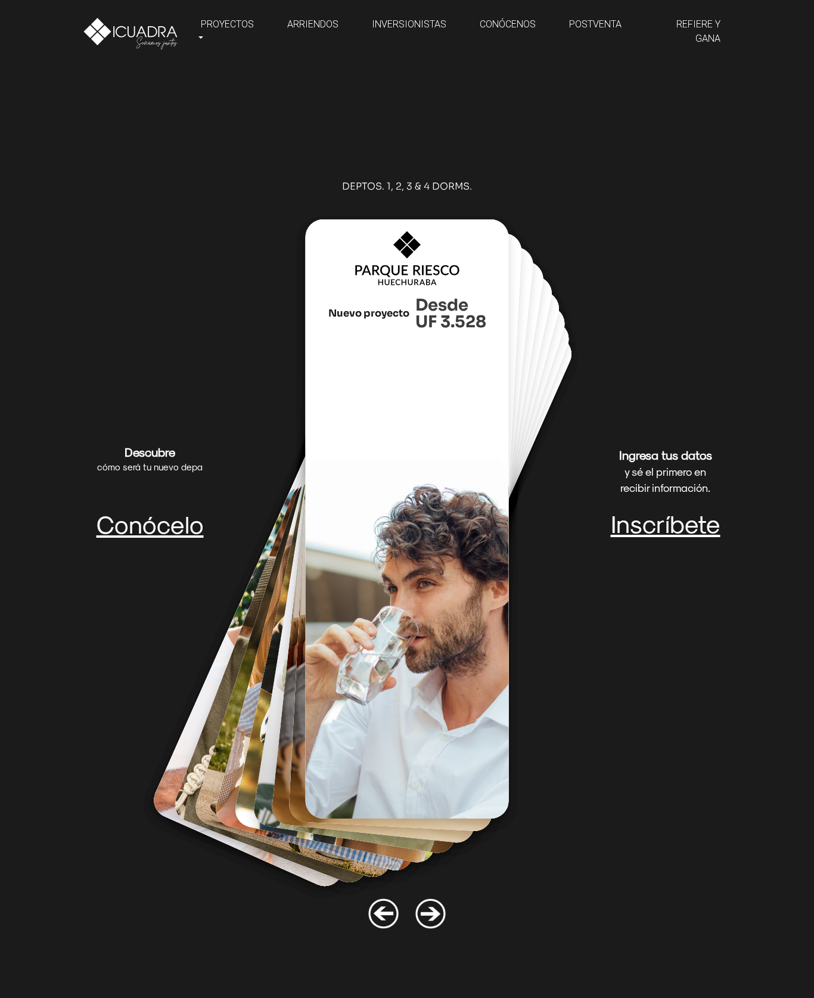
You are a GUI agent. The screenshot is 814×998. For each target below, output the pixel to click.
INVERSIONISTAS (409, 24)
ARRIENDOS (312, 24)
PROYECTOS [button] (227, 24)
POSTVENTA (595, 24)
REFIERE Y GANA (698, 31)
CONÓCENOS (508, 24)
